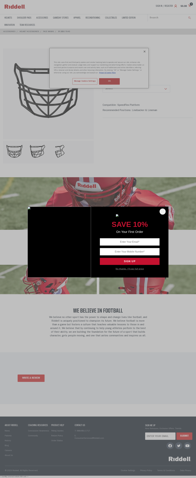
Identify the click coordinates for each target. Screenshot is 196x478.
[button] (163, 211)
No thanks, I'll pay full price (130, 269)
